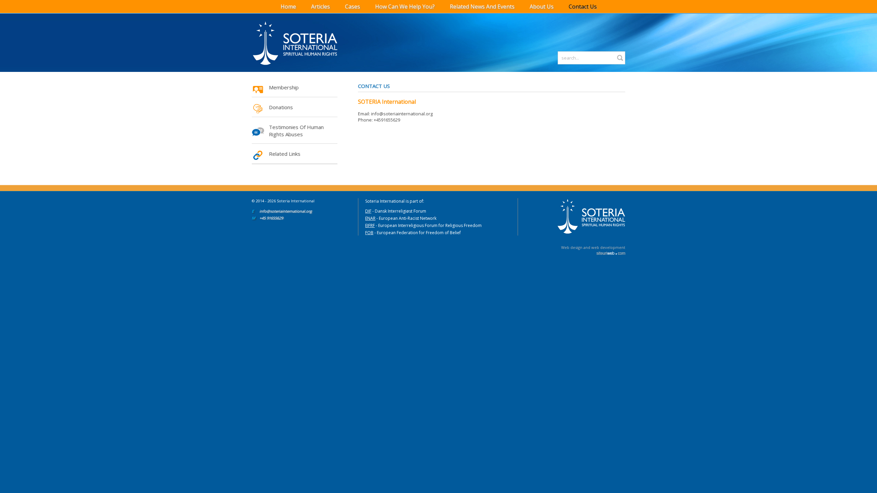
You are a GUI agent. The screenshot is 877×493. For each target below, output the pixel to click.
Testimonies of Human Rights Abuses (296, 131)
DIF (368, 211)
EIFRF (370, 225)
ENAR (370, 218)
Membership (284, 87)
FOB (369, 233)
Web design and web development (593, 247)
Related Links (284, 153)
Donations (281, 107)
